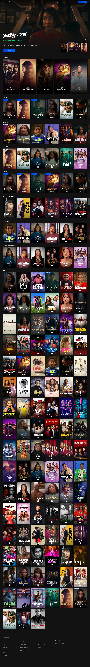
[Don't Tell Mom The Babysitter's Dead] (38, 366)
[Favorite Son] (80, 366)
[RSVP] (66, 535)
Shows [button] (19, 2)
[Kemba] (66, 429)
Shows (4, 644)
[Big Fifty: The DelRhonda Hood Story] (24, 282)
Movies (4, 646)
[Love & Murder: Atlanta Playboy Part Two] (66, 450)
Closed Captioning (41, 644)
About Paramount (41, 649)
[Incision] (38, 429)
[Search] (57, 2)
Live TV (42, 2)
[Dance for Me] (52, 345)
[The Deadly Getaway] (9, 366)
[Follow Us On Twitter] (59, 643)
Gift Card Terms (23, 644)
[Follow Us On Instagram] (66, 643)
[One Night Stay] (9, 535)
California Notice (23, 650)
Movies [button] (26, 2)
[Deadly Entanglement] (80, 345)
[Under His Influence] (24, 619)
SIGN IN (75, 1)
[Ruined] (66, 556)
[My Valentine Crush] (9, 513)
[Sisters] (52, 577)
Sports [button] (47, 2)
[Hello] (52, 408)
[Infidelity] (52, 429)
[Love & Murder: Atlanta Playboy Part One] (52, 450)
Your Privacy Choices (24, 647)
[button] (11, 76)
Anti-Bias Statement (42, 650)
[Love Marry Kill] (80, 450)
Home (13, 2)
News (53, 2)
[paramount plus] (7, 2)
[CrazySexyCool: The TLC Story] (24, 345)
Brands (4, 652)
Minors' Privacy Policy (24, 649)
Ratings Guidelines (41, 646)
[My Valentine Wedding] (24, 513)
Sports (4, 650)
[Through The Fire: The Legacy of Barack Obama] (24, 598)
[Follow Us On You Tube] (63, 643)
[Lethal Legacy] (9, 450)
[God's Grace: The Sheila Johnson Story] (24, 408)
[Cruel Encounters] (38, 345)
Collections (5, 647)
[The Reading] (80, 535)
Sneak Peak (5, 655)
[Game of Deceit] (80, 387)
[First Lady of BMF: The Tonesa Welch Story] (38, 387)
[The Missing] (9, 492)
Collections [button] (33, 2)
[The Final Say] (9, 387)
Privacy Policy (23, 646)
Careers (39, 647)
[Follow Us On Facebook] (56, 643)
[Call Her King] (38, 324)
